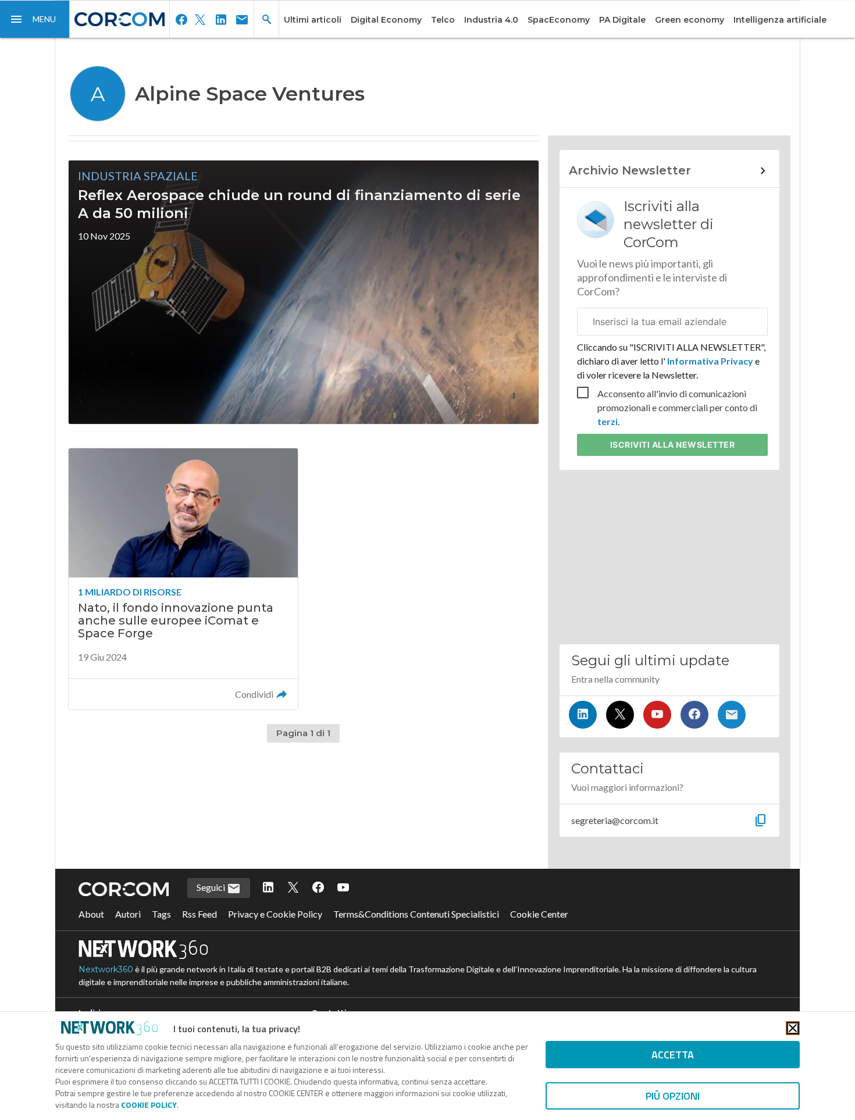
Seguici (212, 887)
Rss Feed (199, 913)
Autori (128, 913)
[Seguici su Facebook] (694, 715)
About (91, 913)
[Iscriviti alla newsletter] (732, 715)
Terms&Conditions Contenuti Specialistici (416, 913)
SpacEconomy (559, 20)
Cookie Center (539, 913)
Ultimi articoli (312, 20)
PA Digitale (622, 20)
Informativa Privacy (710, 360)
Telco (443, 20)
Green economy (689, 20)
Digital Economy (386, 20)
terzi (607, 421)
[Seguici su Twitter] (620, 715)
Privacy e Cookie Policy (275, 913)
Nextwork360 (106, 969)
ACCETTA (672, 1054)
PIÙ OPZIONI (673, 1096)
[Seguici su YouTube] (657, 715)
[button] (35, 19)
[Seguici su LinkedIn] (583, 715)
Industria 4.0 (491, 20)
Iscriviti (672, 445)
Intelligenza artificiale (779, 20)
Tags (161, 913)
